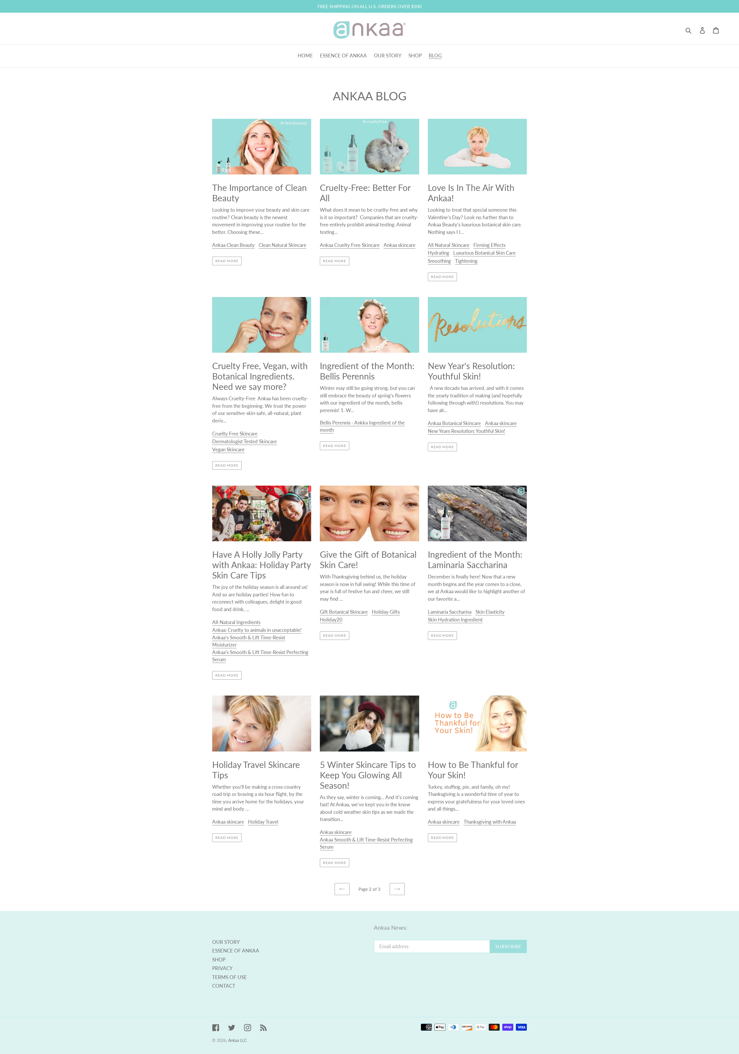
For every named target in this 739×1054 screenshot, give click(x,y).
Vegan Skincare (228, 449)
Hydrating (438, 253)
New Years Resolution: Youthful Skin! (466, 431)
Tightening (466, 261)
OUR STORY (226, 942)
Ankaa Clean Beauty (233, 245)
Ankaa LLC (237, 1040)
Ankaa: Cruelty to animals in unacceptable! (257, 630)
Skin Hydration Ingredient (455, 620)
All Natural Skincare (448, 245)
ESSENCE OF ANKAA (235, 951)
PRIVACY (222, 968)
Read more (226, 261)
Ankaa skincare (399, 245)
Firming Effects (489, 245)
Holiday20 (331, 620)
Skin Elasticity (490, 612)
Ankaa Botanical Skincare (454, 423)
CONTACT (223, 986)
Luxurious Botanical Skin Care (484, 253)
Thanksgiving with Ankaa (490, 822)
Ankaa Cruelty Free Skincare (350, 245)
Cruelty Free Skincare (234, 434)
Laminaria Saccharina (449, 612)
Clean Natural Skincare (282, 245)
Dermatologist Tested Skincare (244, 441)
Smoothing (439, 261)
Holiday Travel (263, 822)
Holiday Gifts (386, 612)
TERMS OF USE (229, 977)
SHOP (218, 960)
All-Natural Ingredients (236, 622)
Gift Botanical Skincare (344, 612)
